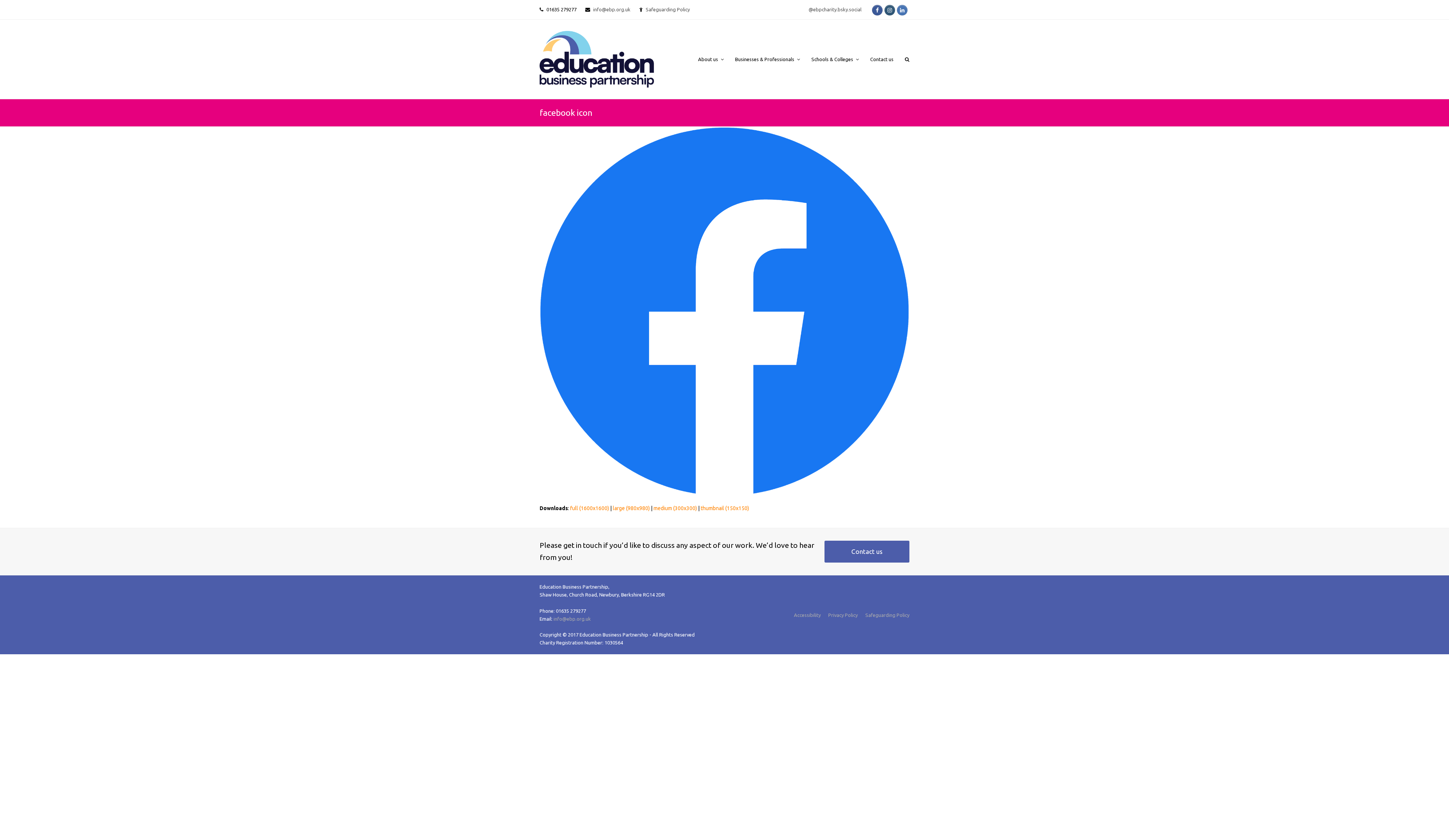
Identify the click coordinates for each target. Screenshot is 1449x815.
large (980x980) (631, 508)
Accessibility (807, 615)
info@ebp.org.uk (612, 9)
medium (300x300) (675, 508)
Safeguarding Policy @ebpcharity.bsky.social (753, 9)
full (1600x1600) (589, 508)
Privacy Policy (843, 615)
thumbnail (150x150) (725, 508)
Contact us (867, 551)
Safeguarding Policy (887, 615)
